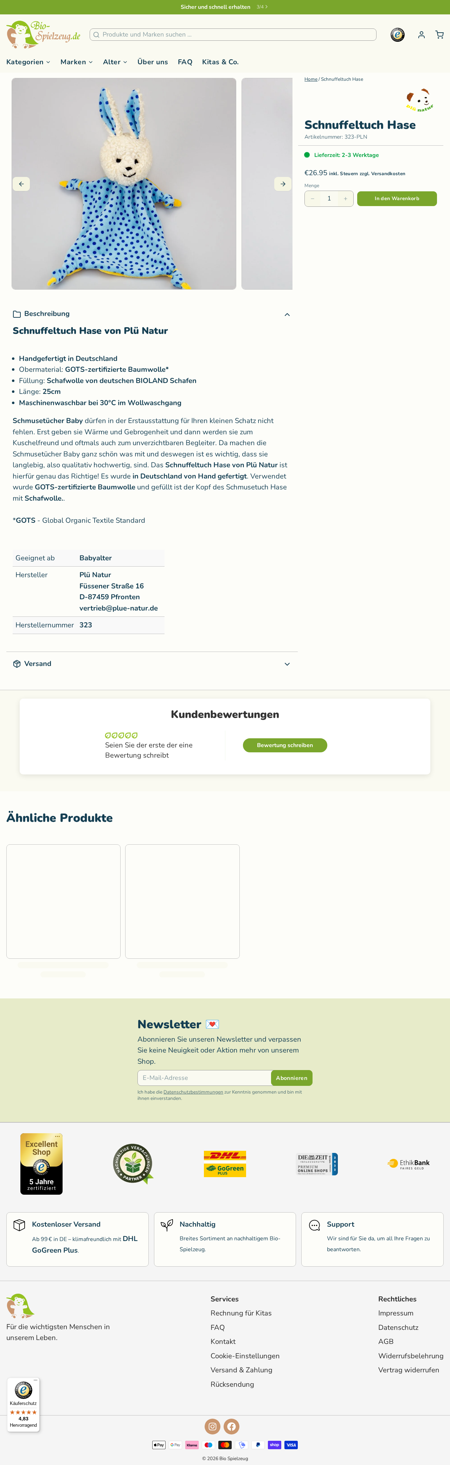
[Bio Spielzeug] (43, 35)
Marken (73, 62)
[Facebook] (231, 1426)
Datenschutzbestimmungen (193, 1092)
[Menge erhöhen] (345, 198)
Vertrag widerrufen (408, 1370)
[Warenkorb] (436, 35)
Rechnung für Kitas (241, 1313)
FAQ (185, 62)
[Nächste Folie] (282, 184)
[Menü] (35, 1382)
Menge (311, 186)
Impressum (395, 1313)
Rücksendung (232, 1384)
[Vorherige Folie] (21, 184)
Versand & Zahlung (241, 1370)
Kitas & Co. (220, 62)
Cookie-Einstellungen (245, 1356)
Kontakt (223, 1341)
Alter (112, 62)
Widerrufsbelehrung (411, 1356)
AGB (386, 1341)
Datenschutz (398, 1327)
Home (310, 79)
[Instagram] (212, 1426)
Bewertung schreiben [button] (285, 745)
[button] (397, 198)
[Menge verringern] (312, 198)
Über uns (152, 62)
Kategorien (25, 62)
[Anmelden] (418, 35)
